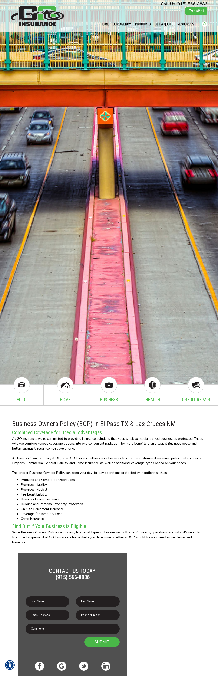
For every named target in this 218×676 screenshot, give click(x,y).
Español (196, 11)
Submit (102, 641)
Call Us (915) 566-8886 (184, 4)
